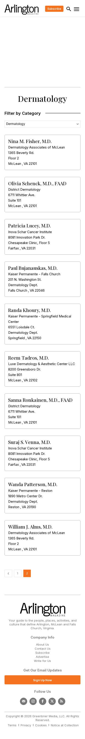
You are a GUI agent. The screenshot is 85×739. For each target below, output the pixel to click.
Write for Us (42, 661)
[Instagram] (33, 701)
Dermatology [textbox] (15, 124)
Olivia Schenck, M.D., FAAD (37, 183)
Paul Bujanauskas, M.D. (33, 268)
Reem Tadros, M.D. (28, 357)
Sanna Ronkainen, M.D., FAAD (40, 400)
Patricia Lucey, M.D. (29, 225)
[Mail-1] (23, 701)
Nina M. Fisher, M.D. (30, 141)
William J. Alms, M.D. (30, 526)
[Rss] (61, 701)
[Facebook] (42, 701)
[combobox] (42, 124)
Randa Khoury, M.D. (29, 310)
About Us (42, 644)
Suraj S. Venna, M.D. (29, 442)
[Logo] (22, 10)
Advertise (42, 657)
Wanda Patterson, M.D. (32, 484)
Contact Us (43, 648)
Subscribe (42, 652)
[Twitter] (52, 701)
